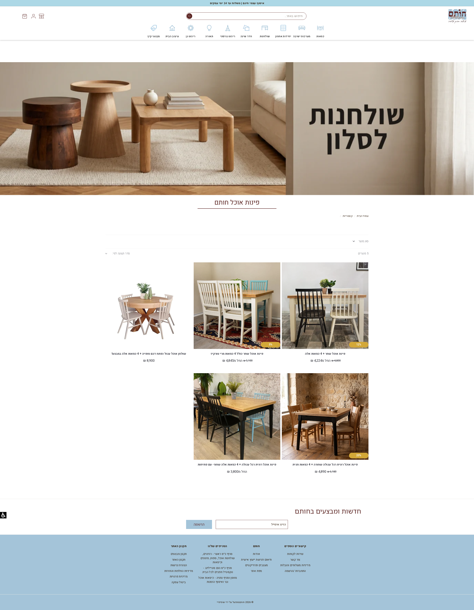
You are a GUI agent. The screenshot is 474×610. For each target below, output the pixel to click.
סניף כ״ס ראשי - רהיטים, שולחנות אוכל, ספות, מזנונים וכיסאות (218, 558)
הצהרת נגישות (179, 565)
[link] (41, 16)
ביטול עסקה (179, 582)
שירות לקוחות (295, 554)
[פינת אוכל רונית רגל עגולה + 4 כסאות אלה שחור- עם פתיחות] (237, 416)
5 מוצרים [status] (363, 253)
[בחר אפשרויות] (286, 275)
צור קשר (295, 560)
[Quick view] (286, 267)
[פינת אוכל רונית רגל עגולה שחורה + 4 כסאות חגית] (325, 416)
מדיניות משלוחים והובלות (295, 565)
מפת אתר (256, 571)
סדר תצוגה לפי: (121, 254)
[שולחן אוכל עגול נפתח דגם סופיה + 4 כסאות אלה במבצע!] (149, 305)
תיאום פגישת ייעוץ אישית (256, 560)
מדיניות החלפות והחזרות (178, 571)
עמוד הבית (362, 216)
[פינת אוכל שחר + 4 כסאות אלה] (325, 305)
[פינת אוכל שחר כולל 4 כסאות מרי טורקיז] (237, 305)
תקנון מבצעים (179, 554)
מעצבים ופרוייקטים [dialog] (256, 565)
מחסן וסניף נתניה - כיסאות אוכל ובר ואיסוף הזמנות (217, 580)
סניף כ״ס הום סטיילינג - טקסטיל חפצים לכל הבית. (217, 570)
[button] (189, 16)
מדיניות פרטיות (179, 576)
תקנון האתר (179, 560)
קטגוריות (348, 216)
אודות (256, 554)
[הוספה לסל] (110, 275)
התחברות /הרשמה (295, 571)
